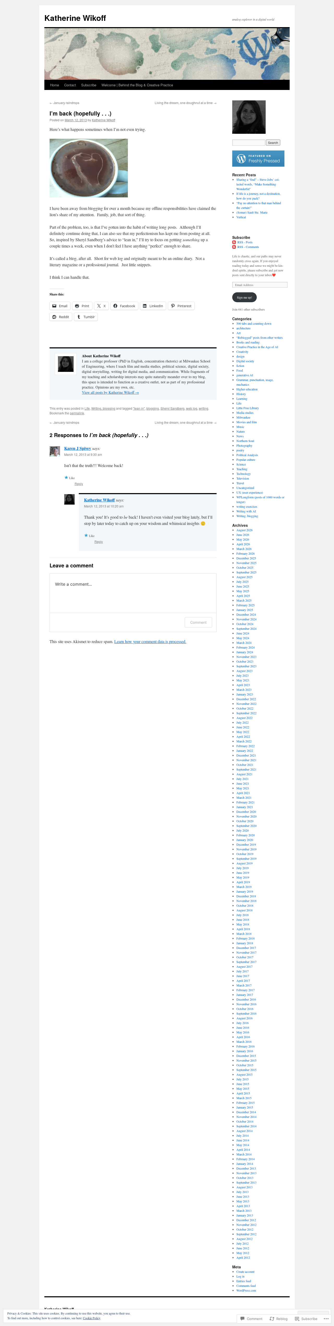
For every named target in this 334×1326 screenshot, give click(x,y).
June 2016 (242, 1027)
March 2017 (244, 985)
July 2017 (242, 971)
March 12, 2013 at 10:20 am (104, 506)
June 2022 (242, 727)
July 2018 (242, 915)
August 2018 (244, 910)
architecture (243, 328)
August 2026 (244, 530)
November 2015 (246, 1060)
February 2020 (245, 835)
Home (54, 84)
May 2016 (242, 1032)
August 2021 (244, 774)
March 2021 (244, 797)
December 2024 (246, 614)
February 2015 (245, 1102)
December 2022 (246, 699)
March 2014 (244, 1154)
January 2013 (244, 1215)
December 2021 (246, 755)
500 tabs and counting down (253, 323)
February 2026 (245, 553)
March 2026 (244, 549)
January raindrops (64, 102)
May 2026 (242, 539)
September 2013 (246, 1182)
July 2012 (242, 1243)
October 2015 (244, 1065)
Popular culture (245, 459)
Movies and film (246, 422)
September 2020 (246, 826)
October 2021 (244, 764)
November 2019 (246, 849)
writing (203, 408)
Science (241, 464)
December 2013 (246, 1168)
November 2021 (246, 760)
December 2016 (246, 999)
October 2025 (244, 567)
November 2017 (246, 952)
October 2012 (244, 1229)
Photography (244, 445)
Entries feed (243, 1281)
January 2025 (244, 610)
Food (239, 370)
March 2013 (244, 1210)
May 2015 (242, 1088)
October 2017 (244, 957)
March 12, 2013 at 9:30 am (83, 454)
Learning (241, 398)
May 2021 (242, 788)
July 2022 (242, 722)
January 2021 (244, 807)
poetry (240, 450)
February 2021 (245, 802)
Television (242, 478)
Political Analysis (247, 455)
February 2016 (245, 1046)
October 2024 (244, 624)
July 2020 (242, 830)
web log (191, 408)
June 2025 (242, 586)
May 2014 (242, 1145)
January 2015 (244, 1107)
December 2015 (246, 1055)
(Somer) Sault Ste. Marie (251, 212)
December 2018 (246, 896)
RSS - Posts (245, 242)
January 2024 (244, 652)
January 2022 (244, 750)
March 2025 (244, 600)
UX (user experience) (249, 492)
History (241, 394)
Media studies (245, 412)
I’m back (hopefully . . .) (80, 113)
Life (87, 408)
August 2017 (244, 966)
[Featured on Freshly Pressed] (258, 165)
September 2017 (246, 962)
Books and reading (248, 342)
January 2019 (244, 891)
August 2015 (244, 1074)
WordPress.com (246, 1290)
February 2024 (245, 647)
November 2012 (246, 1224)
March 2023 (244, 689)
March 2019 (244, 887)
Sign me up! (244, 297)
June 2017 (242, 976)
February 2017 (245, 990)
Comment (198, 622)
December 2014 (246, 1112)
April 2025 (243, 596)
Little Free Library (247, 408)
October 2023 (244, 661)
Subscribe (88, 84)
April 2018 (243, 929)
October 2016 (244, 1009)
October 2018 (244, 905)
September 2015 (246, 1070)
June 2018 (242, 919)
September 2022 (246, 713)
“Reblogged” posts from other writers (259, 337)
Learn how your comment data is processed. (150, 641)
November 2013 (246, 1173)
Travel (240, 483)
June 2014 (242, 1140)
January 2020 (244, 840)
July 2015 (242, 1079)
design (240, 356)
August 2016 (244, 1018)
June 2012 (242, 1248)
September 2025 (246, 572)
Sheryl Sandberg (172, 408)
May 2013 (242, 1201)
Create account (245, 1271)
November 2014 (246, 1117)
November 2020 (246, 816)
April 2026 (243, 544)
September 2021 (246, 769)
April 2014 (243, 1149)
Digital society (245, 361)
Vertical (241, 217)
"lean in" (139, 408)
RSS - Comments (248, 247)
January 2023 (244, 694)
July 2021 (242, 779)
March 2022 (244, 741)
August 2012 (244, 1239)
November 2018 (246, 901)
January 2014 (244, 1163)
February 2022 (245, 746)
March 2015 (244, 1098)
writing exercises (246, 506)
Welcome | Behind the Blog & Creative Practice (137, 84)
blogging (152, 408)
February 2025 (245, 605)
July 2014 (242, 1135)
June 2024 (242, 633)
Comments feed (246, 1285)
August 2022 (244, 718)
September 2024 (246, 628)
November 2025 (246, 563)
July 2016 (242, 1023)
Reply (79, 483)
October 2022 (244, 708)
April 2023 (243, 685)
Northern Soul (245, 441)
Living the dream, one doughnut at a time (186, 102)
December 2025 (246, 558)
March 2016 (244, 1041)
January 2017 (244, 994)
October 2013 (244, 1178)
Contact (70, 84)
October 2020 (244, 821)
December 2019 (246, 844)
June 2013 (242, 1196)
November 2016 (246, 1004)
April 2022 (243, 736)
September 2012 (246, 1234)
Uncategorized (245, 488)
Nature (240, 431)
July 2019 (242, 868)
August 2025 (244, 577)
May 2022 (242, 732)
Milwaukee (243, 417)
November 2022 (246, 703)
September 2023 (246, 666)
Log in (240, 1276)
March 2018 (244, 933)
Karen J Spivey (77, 448)
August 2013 (244, 1187)
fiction (240, 366)
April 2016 (243, 1037)
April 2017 (243, 980)
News (240, 436)
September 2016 (246, 1013)
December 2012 (246, 1220)
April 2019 (243, 882)
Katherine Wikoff (75, 17)
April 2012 (243, 1257)
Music (240, 427)
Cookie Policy (91, 1318)
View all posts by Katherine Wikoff (110, 392)
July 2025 (242, 581)
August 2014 (244, 1131)
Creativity (242, 351)
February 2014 (245, 1159)
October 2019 (244, 854)
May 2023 (242, 680)
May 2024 (242, 638)
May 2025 (242, 591)
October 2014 (244, 1121)
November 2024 (246, 619)
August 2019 (244, 863)
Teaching (241, 469)
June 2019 (242, 872)
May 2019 (242, 877)
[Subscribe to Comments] (234, 247)
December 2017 (246, 948)
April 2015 (243, 1093)
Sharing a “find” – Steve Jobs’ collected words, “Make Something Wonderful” (257, 184)
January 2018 (244, 943)
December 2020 (246, 811)
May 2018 (242, 924)
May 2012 (242, 1253)
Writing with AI (246, 511)
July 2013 (242, 1192)
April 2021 (243, 793)
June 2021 (242, 783)
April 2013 (243, 1206)
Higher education (247, 389)
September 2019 (246, 858)
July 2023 (242, 675)
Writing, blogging (103, 408)
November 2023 (246, 657)
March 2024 (244, 642)
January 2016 (244, 1051)
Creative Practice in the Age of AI (257, 347)
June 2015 (242, 1084)
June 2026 (242, 534)
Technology (243, 473)
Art (238, 333)
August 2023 (244, 671)
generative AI (244, 375)
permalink (77, 413)
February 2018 (245, 938)
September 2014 (246, 1126)
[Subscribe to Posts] (234, 242)
